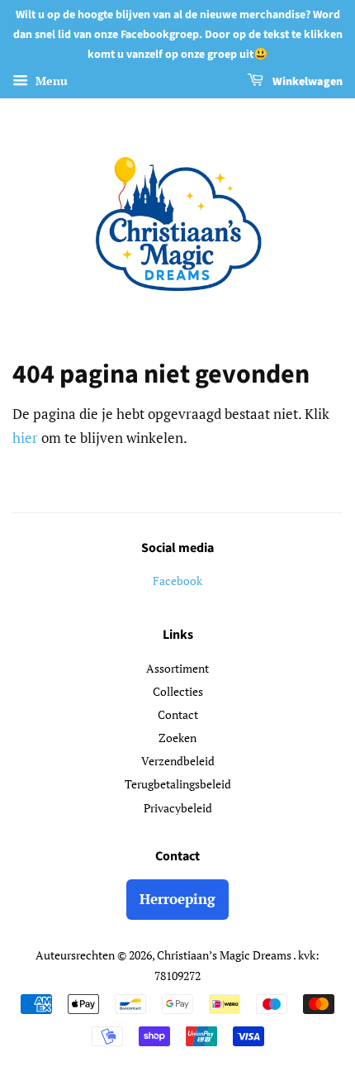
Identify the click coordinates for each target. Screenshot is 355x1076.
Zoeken (177, 737)
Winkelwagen (306, 82)
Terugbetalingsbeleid (178, 784)
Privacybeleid (178, 808)
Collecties (178, 691)
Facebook (177, 580)
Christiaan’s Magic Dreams (225, 955)
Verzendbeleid (178, 761)
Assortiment (177, 668)
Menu (50, 81)
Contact (178, 714)
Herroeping (177, 898)
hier (25, 437)
